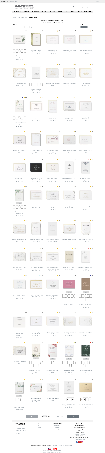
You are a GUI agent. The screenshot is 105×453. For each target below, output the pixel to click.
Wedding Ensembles (22, 17)
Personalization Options (21, 432)
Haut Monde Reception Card (36, 295)
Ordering (39, 429)
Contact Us (57, 425)
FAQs (39, 425)
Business (60, 12)
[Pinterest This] (79, 442)
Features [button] (46, 27)
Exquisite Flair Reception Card (69, 267)
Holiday (43, 12)
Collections (17, 12)
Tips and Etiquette (21, 428)
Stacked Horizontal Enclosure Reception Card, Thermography (19, 333)
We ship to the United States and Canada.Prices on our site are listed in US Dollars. (52, 451)
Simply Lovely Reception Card (36, 239)
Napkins (79, 12)
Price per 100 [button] (16, 27)
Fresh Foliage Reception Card (19, 239)
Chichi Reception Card (69, 206)
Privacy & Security (62, 445)
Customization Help (21, 427)
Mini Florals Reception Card (19, 267)
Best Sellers (83, 27)
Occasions (52, 12)
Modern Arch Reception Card (86, 239)
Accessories (88, 12)
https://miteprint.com (79, 439)
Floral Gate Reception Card (19, 83)
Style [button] (22, 27)
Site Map (57, 429)
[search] (73, 7)
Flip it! (19, 203)
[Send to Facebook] (77, 442)
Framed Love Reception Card (36, 206)
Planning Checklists (21, 430)
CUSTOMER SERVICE (13, 1)
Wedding (26, 12)
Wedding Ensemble (21, 434)
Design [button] (27, 27)
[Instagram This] (82, 442)
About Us (57, 427)
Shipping (39, 427)
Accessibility (69, 445)
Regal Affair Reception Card (69, 50)
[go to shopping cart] (88, 7)
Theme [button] (40, 27)
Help (101, 1)
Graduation (35, 12)
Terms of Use (54, 445)
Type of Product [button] (34, 27)
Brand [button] (51, 27)
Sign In (97, 1)
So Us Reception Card (69, 304)
